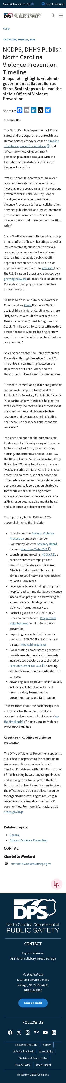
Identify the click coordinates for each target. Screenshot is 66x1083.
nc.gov (47, 1045)
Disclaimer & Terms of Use (32, 1058)
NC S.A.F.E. (48, 554)
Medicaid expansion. (34, 645)
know (28, 305)
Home (6, 29)
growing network (15, 279)
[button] (50, 15)
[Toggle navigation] (61, 15)
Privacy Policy (22, 1065)
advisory (48, 268)
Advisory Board (47, 544)
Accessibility (46, 1051)
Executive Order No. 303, (26, 666)
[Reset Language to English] (43, 4)
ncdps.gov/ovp (13, 812)
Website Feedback (23, 1051)
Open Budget (43, 1065)
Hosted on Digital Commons (33, 1075)
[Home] (22, 12)
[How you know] (32, 4)
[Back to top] (56, 884)
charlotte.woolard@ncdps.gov (31, 864)
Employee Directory (26, 1045)
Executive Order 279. (34, 549)
